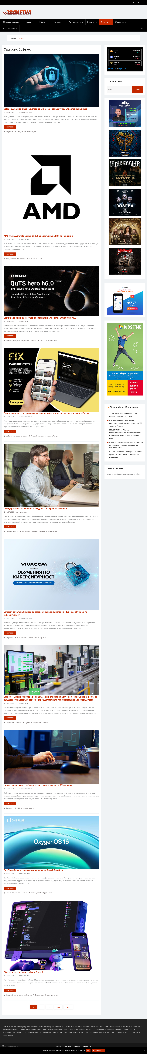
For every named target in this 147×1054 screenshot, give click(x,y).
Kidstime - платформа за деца (29, 1032)
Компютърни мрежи (13, 341)
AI (21, 808)
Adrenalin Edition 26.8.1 (27, 259)
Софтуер (104, 22)
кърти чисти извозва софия (131, 1027)
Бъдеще (29, 22)
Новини (24, 436)
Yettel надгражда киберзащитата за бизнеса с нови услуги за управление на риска (45, 109)
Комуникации (75, 22)
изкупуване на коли (10, 1032)
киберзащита (31, 132)
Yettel (18, 132)
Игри (7, 259)
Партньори (87, 1046)
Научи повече (98, 1050)
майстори (54, 436)
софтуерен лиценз (50, 531)
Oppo (45, 893)
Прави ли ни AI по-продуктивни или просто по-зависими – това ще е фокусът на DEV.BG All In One (126, 445)
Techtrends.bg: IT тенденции (124, 407)
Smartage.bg (21, 1027)
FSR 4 (41, 259)
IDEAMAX (118, 1030)
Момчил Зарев (24, 239)
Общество (119, 22)
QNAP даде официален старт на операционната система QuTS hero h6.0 (40, 318)
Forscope (18, 531)
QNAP (48, 341)
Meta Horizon (45, 995)
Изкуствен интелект (43, 436)
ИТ (23, 531)
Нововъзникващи (11, 22)
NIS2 (18, 638)
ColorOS (33, 893)
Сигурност (9, 132)
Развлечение (9, 28)
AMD (37, 259)
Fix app (33, 436)
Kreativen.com (32, 1027)
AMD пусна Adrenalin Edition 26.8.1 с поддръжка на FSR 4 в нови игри (38, 236)
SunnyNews (23, 512)
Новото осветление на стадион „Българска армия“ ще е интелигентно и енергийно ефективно (125, 454)
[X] (138, 3)
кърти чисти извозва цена (104, 1030)
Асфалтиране (73, 1030)
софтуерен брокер (37, 531)
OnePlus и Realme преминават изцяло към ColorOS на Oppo (33, 870)
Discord (37, 995)
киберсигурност (33, 638)
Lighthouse (28, 723)
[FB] (134, 3)
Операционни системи (28, 341)
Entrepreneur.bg (57, 1027)
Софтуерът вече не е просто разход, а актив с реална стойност (35, 508)
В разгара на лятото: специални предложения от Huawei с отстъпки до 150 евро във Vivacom (125, 423)
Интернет (58, 22)
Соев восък (93, 1032)
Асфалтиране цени (80, 1032)
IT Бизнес (43, 22)
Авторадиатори (129, 1030)
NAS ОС (42, 341)
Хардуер (90, 22)
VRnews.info (69, 1027)
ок (88, 1050)
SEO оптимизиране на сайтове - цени (89, 1027)
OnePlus (40, 893)
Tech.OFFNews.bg (9, 1027)
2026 (18, 808)
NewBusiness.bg (45, 1027)
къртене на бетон (85, 1030)
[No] (144, 1050)
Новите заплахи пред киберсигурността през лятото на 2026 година (38, 785)
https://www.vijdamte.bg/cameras (55, 1030)
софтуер (27, 531)
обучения (43, 638)
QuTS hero (53, 341)
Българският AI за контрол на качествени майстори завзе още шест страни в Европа (47, 413)
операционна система (40, 723)
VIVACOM (23, 638)
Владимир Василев (25, 112)
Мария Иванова (24, 873)
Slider (7, 995)
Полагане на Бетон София (62, 1032)
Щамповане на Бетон (123, 1032)
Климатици (46, 1032)
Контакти (67, 1046)
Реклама (77, 1046)
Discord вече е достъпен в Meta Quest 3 (23, 972)
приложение (54, 995)
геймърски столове (112, 1027)
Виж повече (10, 127)
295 (58, 1007)
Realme (50, 893)
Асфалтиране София (10, 1030)
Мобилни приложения (13, 436)
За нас (58, 1046)
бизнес (23, 132)
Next (68, 1007)
